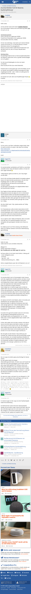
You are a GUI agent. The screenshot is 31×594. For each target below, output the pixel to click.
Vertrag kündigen (4, 589)
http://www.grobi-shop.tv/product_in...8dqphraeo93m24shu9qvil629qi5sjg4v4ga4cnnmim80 (15, 150)
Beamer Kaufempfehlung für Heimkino (16, 424)
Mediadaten (13, 587)
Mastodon (24, 575)
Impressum (3, 587)
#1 (29, 21)
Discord (11, 572)
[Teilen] (28, 21)
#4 (29, 239)
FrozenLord (6, 441)
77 (3, 519)
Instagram (15, 575)
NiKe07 (5, 454)
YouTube (8, 578)
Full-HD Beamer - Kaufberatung (13, 453)
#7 (29, 398)
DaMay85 (6, 448)
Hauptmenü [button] (3, 2)
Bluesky (18, 572)
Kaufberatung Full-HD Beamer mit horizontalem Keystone (14, 439)
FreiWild (4, 12)
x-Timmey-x (6, 433)
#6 (29, 354)
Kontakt (8, 587)
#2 (29, 139)
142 (4, 546)
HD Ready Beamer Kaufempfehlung (15, 446)
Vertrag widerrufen (21, 587)
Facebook (26, 572)
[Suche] (29, 1)
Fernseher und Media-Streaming (14, 425)
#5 (29, 274)
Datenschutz (20, 589)
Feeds (4, 572)
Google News (6, 575)
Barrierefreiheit (12, 589)
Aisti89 (5, 425)
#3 (29, 164)
